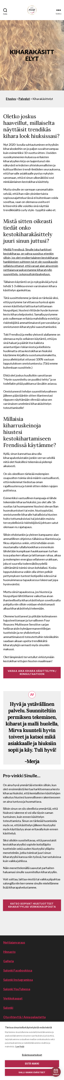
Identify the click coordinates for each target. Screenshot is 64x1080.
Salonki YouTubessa (16, 989)
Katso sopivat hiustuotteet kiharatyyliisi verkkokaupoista (32, 905)
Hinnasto (9, 952)
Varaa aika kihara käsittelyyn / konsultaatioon (32, 672)
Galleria (8, 961)
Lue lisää (19, 1046)
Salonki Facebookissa (17, 970)
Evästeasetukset (32, 1055)
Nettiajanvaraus (14, 942)
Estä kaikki (32, 1063)
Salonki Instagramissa (18, 980)
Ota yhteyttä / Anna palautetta (24, 1017)
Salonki (8, 1008)
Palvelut (24, 99)
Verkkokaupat (12, 998)
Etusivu (11, 99)
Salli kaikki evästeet (32, 1072)
